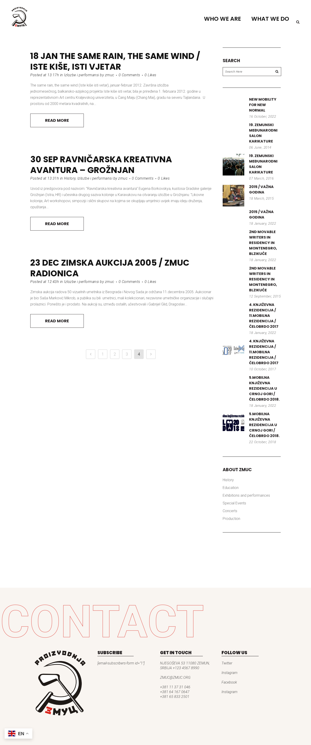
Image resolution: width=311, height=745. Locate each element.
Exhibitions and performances (246, 495)
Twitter (227, 663)
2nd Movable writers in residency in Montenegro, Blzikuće (263, 242)
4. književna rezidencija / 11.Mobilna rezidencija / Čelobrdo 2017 (263, 315)
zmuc (109, 75)
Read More (57, 120)
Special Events (234, 503)
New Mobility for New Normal (262, 105)
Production (231, 518)
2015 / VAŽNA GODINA (261, 189)
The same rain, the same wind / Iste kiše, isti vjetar (115, 61)
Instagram (229, 673)
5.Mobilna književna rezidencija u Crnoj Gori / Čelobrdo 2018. (264, 388)
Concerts (230, 511)
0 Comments (129, 75)
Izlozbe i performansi (81, 75)
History (70, 178)
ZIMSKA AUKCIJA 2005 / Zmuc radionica (109, 268)
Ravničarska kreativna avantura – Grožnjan (101, 164)
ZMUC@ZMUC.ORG (175, 677)
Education (231, 488)
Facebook (229, 682)
